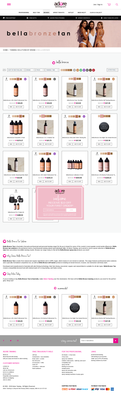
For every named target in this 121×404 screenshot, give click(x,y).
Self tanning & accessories (99, 356)
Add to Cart (19, 106)
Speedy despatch (84, 18)
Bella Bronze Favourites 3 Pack (16, 137)
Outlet (71, 12)
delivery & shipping (8, 378)
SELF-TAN (36, 12)
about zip (5, 368)
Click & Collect (96, 12)
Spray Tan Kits (58, 12)
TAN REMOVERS (36, 360)
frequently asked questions (11, 376)
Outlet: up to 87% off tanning (99, 358)
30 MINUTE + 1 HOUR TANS (68, 355)
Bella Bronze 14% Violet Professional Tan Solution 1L (16, 100)
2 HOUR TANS (65, 356)
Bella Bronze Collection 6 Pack (74, 175)
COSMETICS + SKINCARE (38, 366)
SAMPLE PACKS (66, 368)
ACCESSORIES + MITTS (38, 362)
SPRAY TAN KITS (65, 364)
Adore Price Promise (57, 18)
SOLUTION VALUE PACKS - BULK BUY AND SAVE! (74, 360)
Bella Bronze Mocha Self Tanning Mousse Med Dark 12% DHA (104, 100)
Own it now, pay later (110, 18)
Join (71, 210)
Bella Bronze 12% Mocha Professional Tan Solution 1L (45, 100)
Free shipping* (10, 18)
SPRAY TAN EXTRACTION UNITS (69, 370)
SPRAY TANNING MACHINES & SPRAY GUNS (73, 374)
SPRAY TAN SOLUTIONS (67, 358)
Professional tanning (97, 354)
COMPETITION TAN (66, 362)
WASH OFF (34, 364)
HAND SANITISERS (36, 368)
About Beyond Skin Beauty (10, 356)
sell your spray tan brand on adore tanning (15, 358)
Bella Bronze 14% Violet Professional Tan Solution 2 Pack (45, 175)
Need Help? (82, 12)
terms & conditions (8, 372)
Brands (46, 12)
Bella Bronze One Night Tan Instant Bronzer (104, 137)
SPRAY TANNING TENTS (67, 372)
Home (5, 50)
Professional (24, 12)
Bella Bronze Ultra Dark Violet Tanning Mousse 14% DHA (74, 137)
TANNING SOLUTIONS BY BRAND (23, 50)
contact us (6, 366)
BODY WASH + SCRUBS (38, 358)
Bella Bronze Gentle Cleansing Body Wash (16, 175)
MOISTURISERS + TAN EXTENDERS (40, 356)
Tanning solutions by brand (98, 360)
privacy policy (7, 374)
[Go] (115, 340)
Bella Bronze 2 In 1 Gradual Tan (45, 137)
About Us (5, 354)
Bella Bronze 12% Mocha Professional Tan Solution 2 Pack (104, 175)
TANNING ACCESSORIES (67, 366)
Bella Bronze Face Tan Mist (74, 100)
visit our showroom (8, 370)
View (11, 106)
